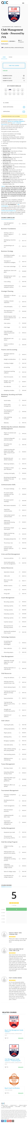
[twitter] (5, 1121)
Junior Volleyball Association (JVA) (14, 47)
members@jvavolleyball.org (8, 210)
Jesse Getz (11, 975)
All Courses (6, 102)
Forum (10, 57)
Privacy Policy (4, 1105)
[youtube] (10, 1121)
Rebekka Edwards (13, 946)
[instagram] (13, 1121)
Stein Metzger (8, 1090)
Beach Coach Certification (12, 1088)
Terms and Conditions (8, 1106)
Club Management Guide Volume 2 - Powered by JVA (12, 1059)
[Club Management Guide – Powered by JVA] (14, 14)
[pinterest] (8, 1121)
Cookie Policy (13, 1105)
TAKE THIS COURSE (14, 65)
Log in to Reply (16, 931)
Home (4, 57)
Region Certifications (13, 106)
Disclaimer (17, 1106)
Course (6, 25)
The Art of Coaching (6, 1107)
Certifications (13, 25)
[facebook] (2, 1121)
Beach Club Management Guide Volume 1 (14, 1030)
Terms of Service (23, 1105)
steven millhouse (13, 930)
